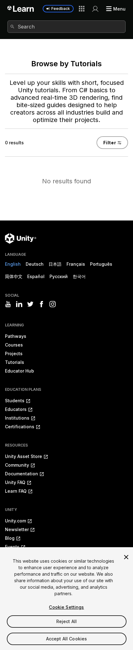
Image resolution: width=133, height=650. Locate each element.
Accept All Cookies (66, 638)
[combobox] (66, 26)
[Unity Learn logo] (20, 9)
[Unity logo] (20, 238)
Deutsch (35, 264)
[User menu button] (95, 8)
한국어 (79, 276)
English (13, 264)
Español (36, 276)
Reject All (66, 621)
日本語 (55, 264)
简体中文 (13, 276)
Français (75, 264)
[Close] (126, 557)
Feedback (60, 8)
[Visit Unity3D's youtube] (8, 304)
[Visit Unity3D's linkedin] (19, 304)
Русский (58, 276)
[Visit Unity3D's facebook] (41, 304)
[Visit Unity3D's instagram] (52, 304)
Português (101, 264)
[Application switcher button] (81, 8)
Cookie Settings (66, 607)
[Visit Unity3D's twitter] (30, 304)
